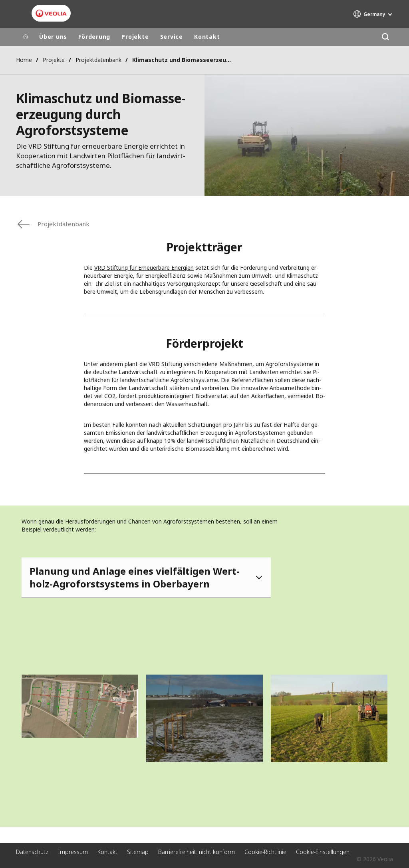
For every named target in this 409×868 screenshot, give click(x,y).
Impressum (73, 852)
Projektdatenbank (98, 60)
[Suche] (385, 37)
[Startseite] (26, 37)
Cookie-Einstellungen (322, 852)
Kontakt (207, 36)
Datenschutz (32, 852)
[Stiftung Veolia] (51, 14)
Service (171, 36)
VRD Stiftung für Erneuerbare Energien (144, 267)
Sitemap (138, 852)
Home (24, 60)
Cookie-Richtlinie (265, 852)
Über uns (53, 36)
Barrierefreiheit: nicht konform (196, 852)
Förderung (94, 36)
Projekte (135, 36)
